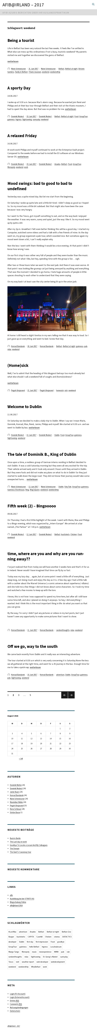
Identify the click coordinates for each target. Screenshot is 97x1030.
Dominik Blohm (16, 785)
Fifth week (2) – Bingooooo (31, 506)
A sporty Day (18, 88)
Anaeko (57, 164)
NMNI (56, 952)
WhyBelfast (35, 967)
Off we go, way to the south (32, 646)
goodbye (60, 942)
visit (17, 962)
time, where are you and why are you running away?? (45, 556)
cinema (57, 936)
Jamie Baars (14, 792)
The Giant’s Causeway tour (20, 852)
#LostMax (12, 932)
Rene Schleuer (15, 809)
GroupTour (83, 116)
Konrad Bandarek (18, 346)
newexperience (45, 952)
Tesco (10, 962)
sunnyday (36, 119)
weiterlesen (12, 61)
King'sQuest (35, 489)
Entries (14, 1000)
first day (30, 942)
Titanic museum (35, 72)
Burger (11, 936)
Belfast (61, 68)
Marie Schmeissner (18, 68)
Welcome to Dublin (24, 406)
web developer (42, 962)
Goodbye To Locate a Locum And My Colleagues (28, 845)
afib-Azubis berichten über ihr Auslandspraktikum (36, 12)
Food (76, 116)
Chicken (73, 534)
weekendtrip (55, 72)
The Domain (14, 848)
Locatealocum (56, 947)
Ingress (18, 119)
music (34, 952)
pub (85, 346)
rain (68, 952)
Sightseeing (27, 119)
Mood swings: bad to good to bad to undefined (39, 186)
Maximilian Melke (16, 802)
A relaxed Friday (22, 136)
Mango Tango (13, 952)
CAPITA (31, 936)
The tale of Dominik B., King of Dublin (41, 454)
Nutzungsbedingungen (19, 1007)
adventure (60, 674)
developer (12, 942)
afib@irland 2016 (16, 905)
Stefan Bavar (15, 812)
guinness (11, 119)
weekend (45, 72)
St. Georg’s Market (50, 957)
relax (9, 349)
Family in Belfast (21, 72)
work (26, 167)
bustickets (65, 534)
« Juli (21, 758)
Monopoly (11, 167)
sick (66, 390)
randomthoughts (63, 630)
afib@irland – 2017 (23, 5)
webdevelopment (58, 962)
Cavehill (39, 936)
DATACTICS (67, 936)
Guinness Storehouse (16, 489)
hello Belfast (34, 947)
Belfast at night (71, 68)
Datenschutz (15, 1011)
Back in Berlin (15, 838)
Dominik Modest (17, 116)
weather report (28, 962)
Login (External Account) (19, 997)
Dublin (56, 435)
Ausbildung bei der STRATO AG (22, 898)
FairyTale (67, 486)
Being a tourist (20, 40)
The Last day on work (18, 841)
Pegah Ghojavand (18, 390)
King (27, 489)
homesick (60, 390)
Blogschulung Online (18, 902)
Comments (16, 1004)
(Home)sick (17, 365)
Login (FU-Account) (17, 994)
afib (11, 895)
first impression (42, 942)
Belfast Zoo (66, 932)
